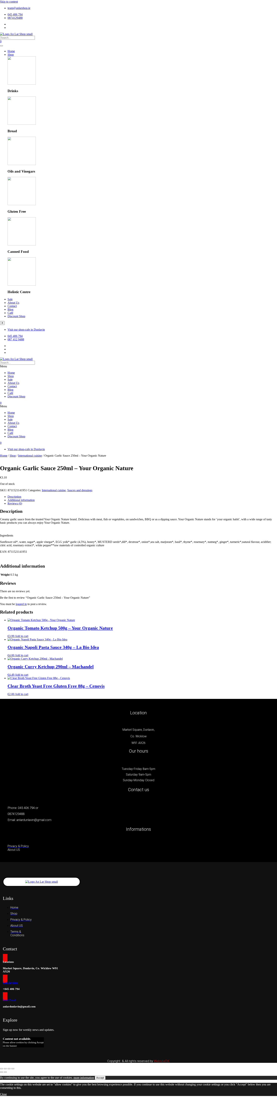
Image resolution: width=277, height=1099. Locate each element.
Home (11, 51)
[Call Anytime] (5, 979)
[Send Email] (5, 996)
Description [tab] (14, 496)
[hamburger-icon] (1, 45)
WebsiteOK (162, 1061)
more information (83, 1077)
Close (3, 1094)
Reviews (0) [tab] (15, 503)
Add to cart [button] (21, 636)
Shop (11, 54)
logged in (21, 604)
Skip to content (9, 1)
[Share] (9, 1068)
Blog (10, 309)
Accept (100, 1077)
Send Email (9, 1000)
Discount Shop (16, 316)
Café (10, 312)
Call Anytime (10, 982)
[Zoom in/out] (1, 1068)
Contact (12, 306)
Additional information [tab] (21, 500)
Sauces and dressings (79, 490)
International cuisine (30, 455)
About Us (13, 302)
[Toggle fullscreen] (5, 1068)
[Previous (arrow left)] (1, 1072)
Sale (10, 299)
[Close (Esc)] (12, 1068)
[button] (138, 366)
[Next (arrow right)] (5, 1072)
